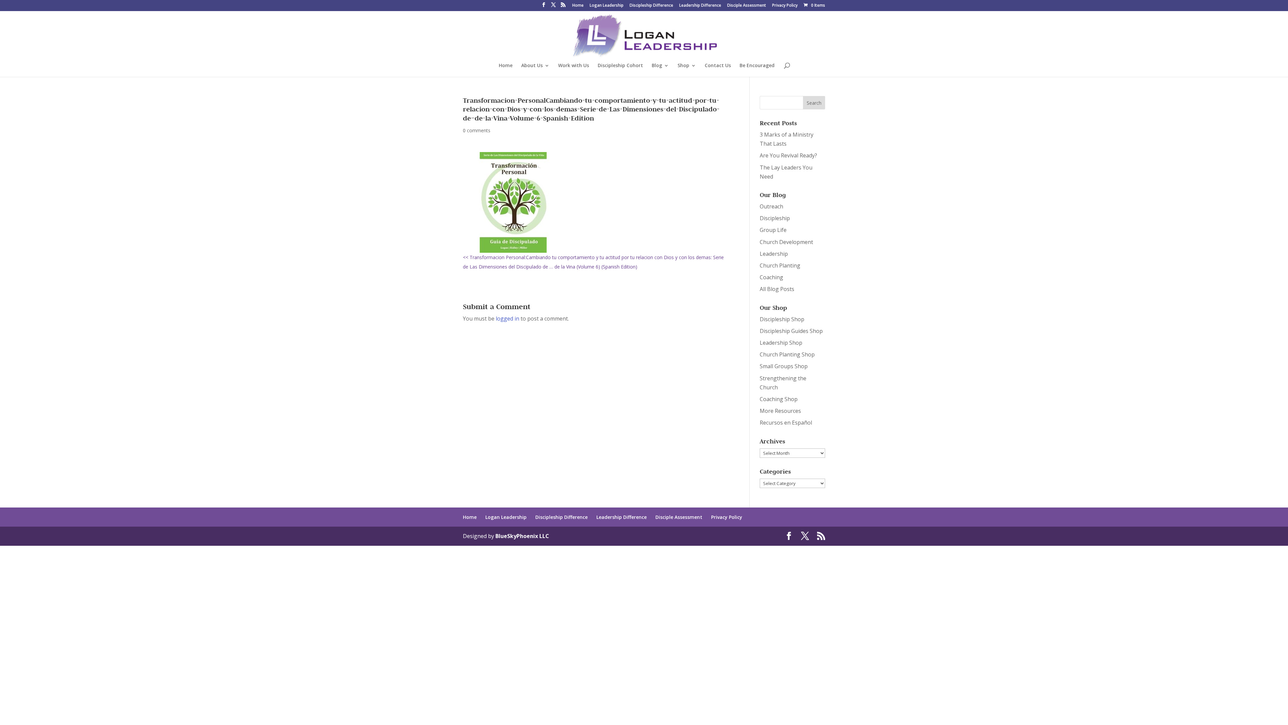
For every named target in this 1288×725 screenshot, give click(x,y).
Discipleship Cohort (620, 65)
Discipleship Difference (651, 5)
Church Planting (780, 265)
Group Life (773, 230)
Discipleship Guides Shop (791, 331)
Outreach (771, 206)
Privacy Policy (785, 5)
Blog (657, 65)
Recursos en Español (786, 422)
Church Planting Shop (787, 354)
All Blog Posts (777, 289)
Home (578, 5)
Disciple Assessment (746, 5)
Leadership (774, 253)
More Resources (780, 411)
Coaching (771, 277)
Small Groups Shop (784, 366)
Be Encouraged (757, 65)
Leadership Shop (781, 342)
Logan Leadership (607, 5)
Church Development (786, 242)
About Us (532, 65)
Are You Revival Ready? (788, 155)
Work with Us (573, 65)
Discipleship (775, 218)
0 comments (476, 130)
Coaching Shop (779, 399)
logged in (507, 318)
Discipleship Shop (782, 319)
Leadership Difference (700, 5)
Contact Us (718, 65)
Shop (683, 65)
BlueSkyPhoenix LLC (522, 536)
